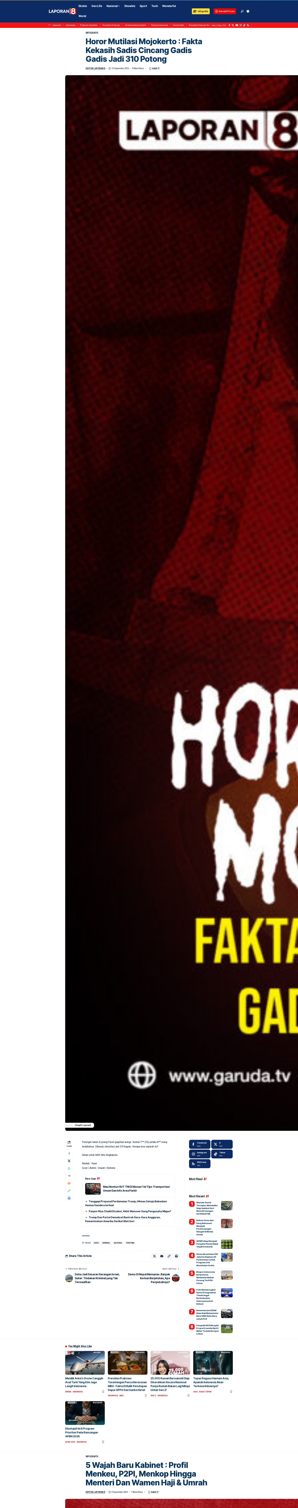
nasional (56, 25)
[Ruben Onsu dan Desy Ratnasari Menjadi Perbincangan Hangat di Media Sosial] (227, 1223)
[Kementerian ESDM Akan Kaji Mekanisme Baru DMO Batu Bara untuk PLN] (227, 1313)
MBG (122, 1395)
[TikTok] (244, 25)
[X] (233, 25)
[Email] (69, 1183)
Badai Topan (205, 1391)
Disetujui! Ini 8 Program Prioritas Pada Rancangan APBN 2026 (81, 1432)
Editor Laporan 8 (95, 68)
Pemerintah (178, 25)
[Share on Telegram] (69, 1175)
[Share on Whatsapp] (69, 1168)
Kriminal (106, 1243)
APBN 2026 (70, 1442)
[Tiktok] (222, 1154)
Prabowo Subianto (89, 25)
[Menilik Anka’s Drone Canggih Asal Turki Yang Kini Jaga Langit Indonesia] (85, 1363)
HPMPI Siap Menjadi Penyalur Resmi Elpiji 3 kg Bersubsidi (207, 1244)
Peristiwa (130, 1243)
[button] (242, 11)
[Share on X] (69, 1161)
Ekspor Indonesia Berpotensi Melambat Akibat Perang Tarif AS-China (205, 1277)
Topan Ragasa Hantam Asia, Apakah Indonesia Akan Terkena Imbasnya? (211, 1382)
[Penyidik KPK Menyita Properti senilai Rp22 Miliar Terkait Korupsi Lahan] (227, 1328)
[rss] (199, 1163)
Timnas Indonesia (159, 25)
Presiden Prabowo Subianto (202, 25)
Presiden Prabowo (111, 25)
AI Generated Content (135, 25)
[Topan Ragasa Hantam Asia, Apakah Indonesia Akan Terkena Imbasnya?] (213, 1363)
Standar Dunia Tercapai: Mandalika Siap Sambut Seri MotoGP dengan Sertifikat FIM (207, 1208)
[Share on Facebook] (69, 1153)
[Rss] (248, 25)
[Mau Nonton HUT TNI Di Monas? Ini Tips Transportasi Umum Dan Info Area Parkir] (93, 1189)
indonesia (70, 25)
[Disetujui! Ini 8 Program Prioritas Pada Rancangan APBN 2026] (85, 1413)
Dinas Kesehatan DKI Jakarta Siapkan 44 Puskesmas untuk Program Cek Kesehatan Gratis (207, 1259)
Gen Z (153, 1395)
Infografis (92, 32)
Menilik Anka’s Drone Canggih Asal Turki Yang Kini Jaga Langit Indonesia (84, 1382)
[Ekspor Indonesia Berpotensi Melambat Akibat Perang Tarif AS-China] (227, 1275)
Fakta (96, 1243)
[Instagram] (240, 25)
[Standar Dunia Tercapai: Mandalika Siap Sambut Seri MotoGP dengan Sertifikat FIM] (227, 1205)
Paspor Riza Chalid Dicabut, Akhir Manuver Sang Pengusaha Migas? (130, 1211)
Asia (195, 1391)
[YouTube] (237, 25)
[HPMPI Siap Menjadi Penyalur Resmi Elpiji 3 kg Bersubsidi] (227, 1244)
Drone (68, 1391)
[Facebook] (229, 25)
